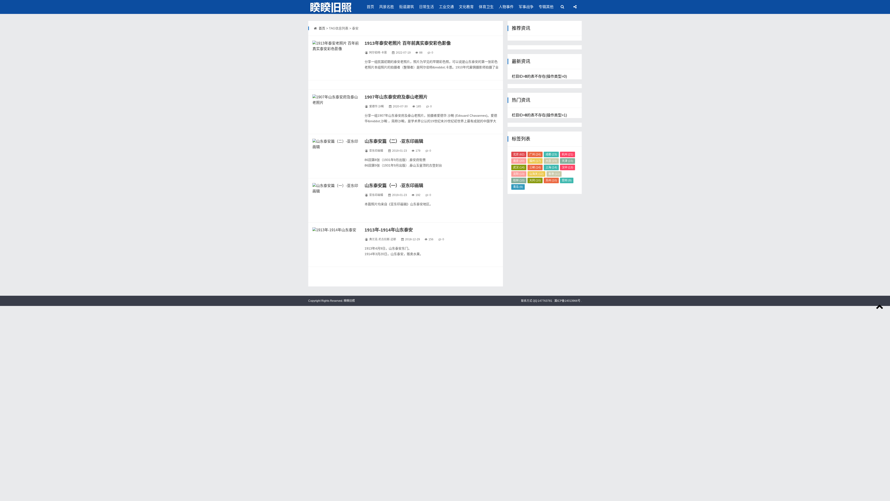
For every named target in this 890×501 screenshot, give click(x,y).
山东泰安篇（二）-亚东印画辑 (394, 141)
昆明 (567, 180)
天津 (567, 161)
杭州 (567, 154)
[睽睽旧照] (331, 7)
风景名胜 (386, 7)
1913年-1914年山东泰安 (389, 230)
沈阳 (518, 174)
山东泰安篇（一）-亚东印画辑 (394, 185)
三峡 (535, 167)
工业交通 (446, 7)
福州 (535, 161)
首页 (370, 7)
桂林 (518, 180)
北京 (518, 154)
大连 (551, 161)
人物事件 (506, 7)
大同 (535, 180)
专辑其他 (546, 7)
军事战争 (526, 7)
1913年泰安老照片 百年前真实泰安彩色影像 (408, 43)
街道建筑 (406, 7)
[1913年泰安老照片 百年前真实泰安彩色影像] (335, 58)
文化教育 (466, 7)
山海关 (536, 174)
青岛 (518, 187)
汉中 (567, 167)
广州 (535, 154)
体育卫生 (486, 7)
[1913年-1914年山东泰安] (335, 244)
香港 (554, 174)
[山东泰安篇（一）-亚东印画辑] (335, 200)
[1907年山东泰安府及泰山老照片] (335, 111)
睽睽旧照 (349, 300)
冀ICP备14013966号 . (568, 300)
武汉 (518, 167)
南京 (518, 161)
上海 (551, 167)
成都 (551, 154)
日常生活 (426, 7)
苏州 (551, 180)
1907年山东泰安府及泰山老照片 (396, 97)
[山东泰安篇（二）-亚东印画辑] (335, 156)
